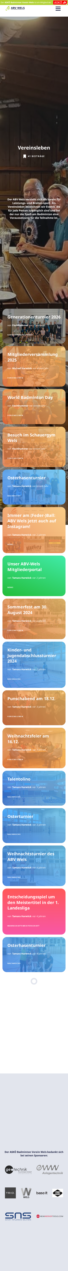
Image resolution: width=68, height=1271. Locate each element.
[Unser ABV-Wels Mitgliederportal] (34, 576)
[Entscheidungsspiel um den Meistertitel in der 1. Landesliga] (34, 912)
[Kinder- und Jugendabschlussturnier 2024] (34, 665)
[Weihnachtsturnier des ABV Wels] (34, 866)
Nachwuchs (14, 496)
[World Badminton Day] (34, 406)
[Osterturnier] (34, 825)
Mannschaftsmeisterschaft (23, 926)
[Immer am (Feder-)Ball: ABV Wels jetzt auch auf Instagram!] (34, 530)
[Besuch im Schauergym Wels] (34, 447)
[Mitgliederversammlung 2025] (34, 366)
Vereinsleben (15, 378)
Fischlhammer (20, 325)
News (10, 544)
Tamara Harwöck (22, 486)
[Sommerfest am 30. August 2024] (34, 619)
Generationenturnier (20, 335)
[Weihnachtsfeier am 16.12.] (34, 748)
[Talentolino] (34, 788)
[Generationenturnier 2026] (34, 326)
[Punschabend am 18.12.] (34, 707)
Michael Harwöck (22, 368)
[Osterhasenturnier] (34, 487)
